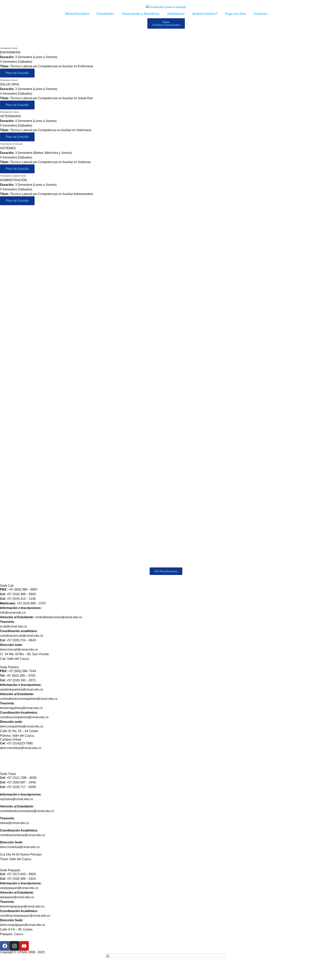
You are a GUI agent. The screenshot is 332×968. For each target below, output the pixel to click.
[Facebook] (5, 946)
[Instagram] (14, 946)
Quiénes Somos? (204, 13)
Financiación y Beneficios (140, 13)
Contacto (260, 13)
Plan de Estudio (17, 73)
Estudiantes (105, 13)
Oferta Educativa (77, 13)
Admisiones (176, 13)
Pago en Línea (235, 13)
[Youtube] (24, 946)
